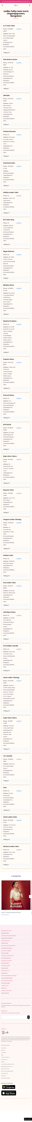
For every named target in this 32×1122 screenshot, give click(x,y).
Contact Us (3, 1052)
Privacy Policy (4, 1059)
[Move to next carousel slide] (30, 896)
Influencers (3, 1075)
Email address (6, 1015)
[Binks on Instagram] (7, 1100)
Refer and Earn (28, 1119)
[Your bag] (29, 5)
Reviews (3, 1061)
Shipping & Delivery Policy (6, 1066)
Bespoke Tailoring (5, 1068)
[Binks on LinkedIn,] (10, 1100)
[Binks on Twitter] (3, 1100)
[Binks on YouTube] (9, 1100)
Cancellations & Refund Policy (7, 1064)
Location (18, 29)
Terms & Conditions (5, 1057)
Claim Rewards (4, 1073)
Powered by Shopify (22, 1105)
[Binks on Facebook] (2, 1100)
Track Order (3, 1048)
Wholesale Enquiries (5, 1078)
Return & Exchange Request (7, 1071)
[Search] (2, 5)
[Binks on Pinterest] (5, 1100)
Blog (2, 1055)
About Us (3, 1050)
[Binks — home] (16, 5)
